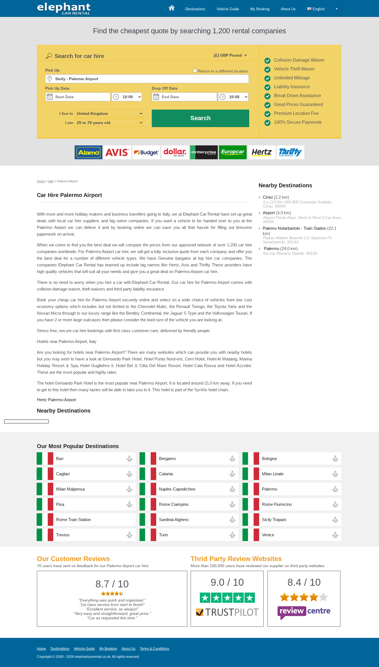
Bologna (269, 458)
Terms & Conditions (154, 649)
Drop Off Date (165, 88)
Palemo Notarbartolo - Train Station (294, 228)
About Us (288, 9)
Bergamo (167, 458)
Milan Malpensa (70, 489)
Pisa (60, 504)
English (318, 9)
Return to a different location (223, 71)
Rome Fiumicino (277, 504)
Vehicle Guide (228, 9)
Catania (166, 473)
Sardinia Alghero (173, 519)
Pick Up (52, 70)
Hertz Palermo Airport (56, 399)
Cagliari (63, 473)
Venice (268, 534)
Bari (59, 458)
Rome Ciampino (173, 504)
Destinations (195, 9)
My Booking (259, 9)
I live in (66, 113)
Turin (163, 534)
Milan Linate (273, 473)
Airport (269, 212)
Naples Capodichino (177, 489)
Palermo (271, 248)
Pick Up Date (57, 88)
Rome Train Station (73, 519)
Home (41, 649)
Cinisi (268, 197)
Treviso (62, 534)
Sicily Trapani (274, 519)
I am (69, 122)
